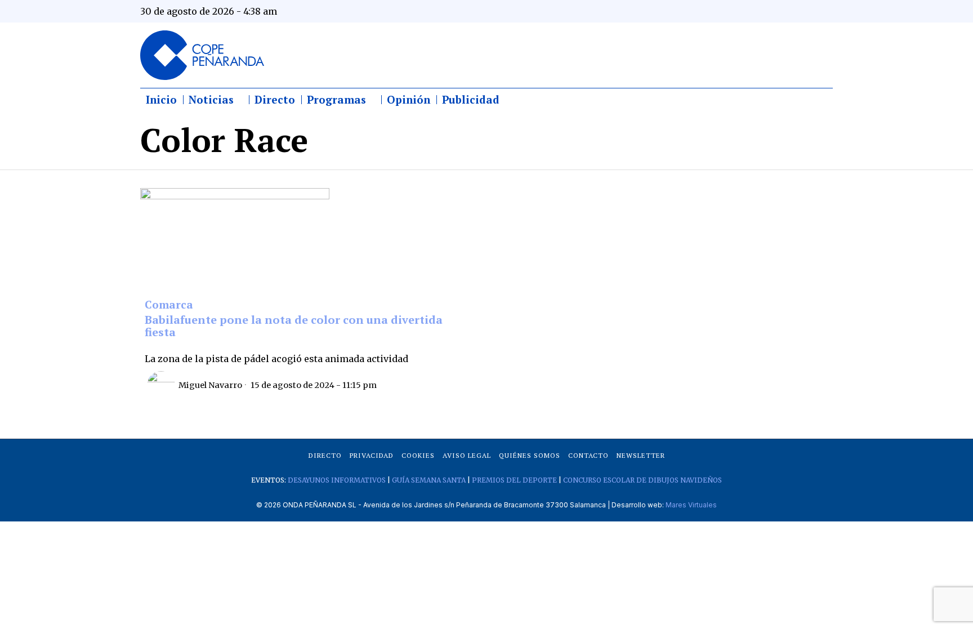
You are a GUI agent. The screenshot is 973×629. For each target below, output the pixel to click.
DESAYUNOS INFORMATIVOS (337, 480)
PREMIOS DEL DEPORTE (514, 480)
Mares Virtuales (691, 505)
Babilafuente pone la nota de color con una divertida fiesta (294, 326)
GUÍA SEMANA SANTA (429, 480)
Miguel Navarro (210, 385)
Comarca (169, 305)
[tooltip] (712, 11)
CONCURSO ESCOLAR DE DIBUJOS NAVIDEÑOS (642, 480)
